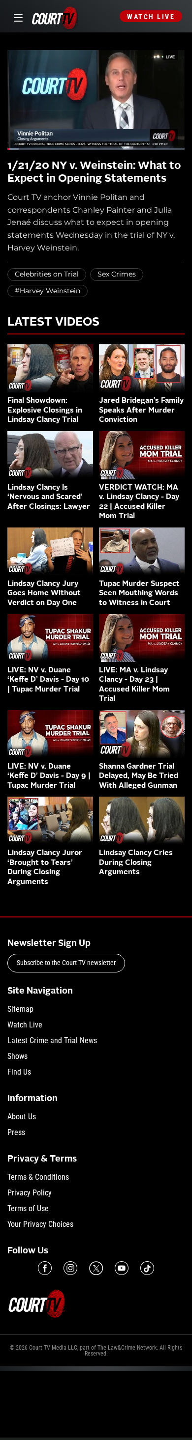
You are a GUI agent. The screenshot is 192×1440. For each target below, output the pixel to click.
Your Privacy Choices (40, 1224)
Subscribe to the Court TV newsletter (66, 963)
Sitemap (20, 1009)
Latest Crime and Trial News (52, 1040)
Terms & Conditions (38, 1177)
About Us (21, 1116)
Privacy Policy (29, 1192)
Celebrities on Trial (47, 274)
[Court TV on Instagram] (70, 1268)
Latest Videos (53, 323)
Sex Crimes (116, 274)
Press (16, 1132)
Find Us (19, 1072)
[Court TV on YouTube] (121, 1268)
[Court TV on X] (96, 1268)
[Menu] (16, 16)
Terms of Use (28, 1208)
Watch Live (151, 17)
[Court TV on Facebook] (45, 1268)
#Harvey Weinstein (47, 291)
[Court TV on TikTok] (147, 1268)
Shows (17, 1056)
